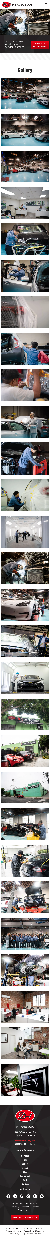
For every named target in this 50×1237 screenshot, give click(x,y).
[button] (46, 4)
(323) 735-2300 (22, 1144)
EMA (21, 1233)
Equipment (25, 1176)
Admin (38, 1233)
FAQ (25, 1180)
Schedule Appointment (40, 44)
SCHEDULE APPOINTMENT (25, 1217)
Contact (25, 1184)
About (25, 1168)
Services (25, 1155)
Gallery (25, 1164)
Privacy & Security (14, 1231)
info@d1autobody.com (25, 1140)
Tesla (25, 1160)
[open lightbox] (25, 94)
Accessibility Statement (34, 1231)
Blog (25, 1172)
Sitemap (29, 1233)
